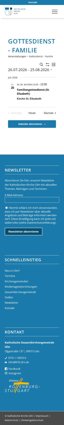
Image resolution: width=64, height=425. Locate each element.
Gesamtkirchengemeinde (20, 292)
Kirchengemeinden (16, 281)
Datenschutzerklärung (41, 222)
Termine (10, 276)
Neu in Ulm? (12, 270)
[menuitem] (33, 2)
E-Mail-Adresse (15, 195)
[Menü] (54, 11)
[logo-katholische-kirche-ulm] (26, 11)
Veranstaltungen (17, 56)
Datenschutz (12, 420)
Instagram (15, 373)
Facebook (14, 369)
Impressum (42, 415)
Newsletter (11, 302)
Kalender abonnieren (30, 124)
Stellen (9, 297)
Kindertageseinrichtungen (21, 286)
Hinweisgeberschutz (32, 420)
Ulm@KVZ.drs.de (18, 362)
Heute (32, 113)
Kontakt (9, 308)
